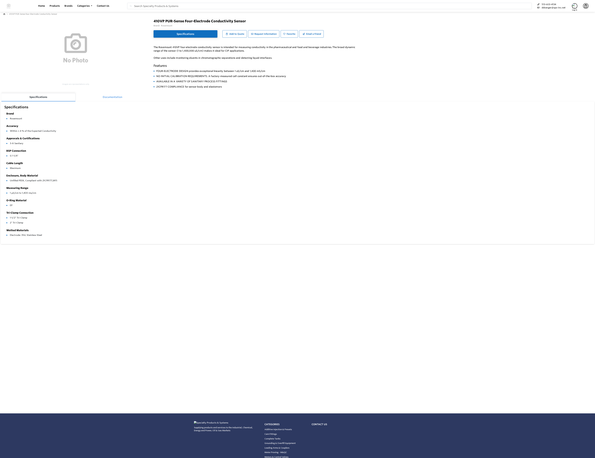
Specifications (185, 33)
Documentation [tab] (112, 97)
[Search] (130, 6)
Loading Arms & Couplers (276, 448)
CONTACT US (319, 424)
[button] (85, 6)
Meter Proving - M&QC (275, 452)
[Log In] (574, 6)
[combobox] (329, 6)
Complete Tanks (272, 438)
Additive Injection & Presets (278, 429)
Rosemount (16, 118)
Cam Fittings (270, 434)
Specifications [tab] (38, 97)
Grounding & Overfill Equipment (280, 443)
